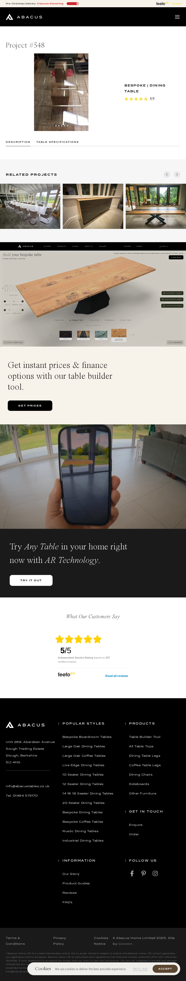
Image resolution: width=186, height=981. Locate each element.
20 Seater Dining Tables (83, 803)
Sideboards (139, 784)
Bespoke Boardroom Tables (87, 737)
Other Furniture (142, 793)
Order (134, 834)
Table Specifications (57, 142)
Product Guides (76, 883)
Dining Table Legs (144, 755)
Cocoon (125, 943)
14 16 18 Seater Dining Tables (88, 793)
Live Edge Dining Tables (83, 765)
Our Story (71, 874)
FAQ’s (67, 902)
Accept (165, 968)
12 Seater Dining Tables (83, 784)
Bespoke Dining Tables (82, 812)
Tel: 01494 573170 (22, 795)
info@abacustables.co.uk (28, 786)
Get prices (30, 405)
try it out (31, 580)
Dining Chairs (141, 774)
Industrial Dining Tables (83, 840)
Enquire (136, 825)
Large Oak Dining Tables (83, 746)
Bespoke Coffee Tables (82, 821)
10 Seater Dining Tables (83, 774)
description (18, 142)
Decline (140, 968)
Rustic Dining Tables (80, 831)
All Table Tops (141, 746)
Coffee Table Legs (145, 765)
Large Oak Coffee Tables (84, 755)
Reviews (69, 892)
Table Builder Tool (145, 737)
